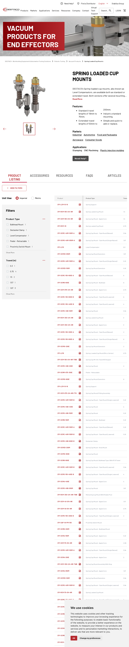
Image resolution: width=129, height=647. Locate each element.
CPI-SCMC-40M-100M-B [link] (65, 467)
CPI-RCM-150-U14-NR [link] (65, 212)
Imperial (23, 198)
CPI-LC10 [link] (60, 247)
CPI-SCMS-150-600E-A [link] (65, 339)
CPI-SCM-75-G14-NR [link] (64, 543)
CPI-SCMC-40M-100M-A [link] (65, 233)
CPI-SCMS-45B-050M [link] (65, 488)
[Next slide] (53, 129)
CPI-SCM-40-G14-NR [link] (64, 501)
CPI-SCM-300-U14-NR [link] (65, 325)
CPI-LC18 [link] (60, 353)
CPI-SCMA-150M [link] (63, 536)
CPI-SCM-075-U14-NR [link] (65, 290)
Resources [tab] (64, 175)
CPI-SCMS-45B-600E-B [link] (65, 441)
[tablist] (64, 176)
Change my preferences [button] (90, 638)
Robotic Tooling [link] (59, 61)
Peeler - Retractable (19, 241)
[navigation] (100, 158)
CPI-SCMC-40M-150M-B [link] (65, 434)
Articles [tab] (114, 175)
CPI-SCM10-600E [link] (63, 379)
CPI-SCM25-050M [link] (63, 254)
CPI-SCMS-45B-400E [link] (65, 407)
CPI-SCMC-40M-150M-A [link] (65, 427)
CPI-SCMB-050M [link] (63, 635)
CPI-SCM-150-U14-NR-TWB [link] (67, 360)
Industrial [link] (77, 134)
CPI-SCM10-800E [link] (63, 454)
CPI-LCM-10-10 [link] (62, 205)
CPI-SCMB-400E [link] (63, 614)
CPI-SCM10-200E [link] (63, 346)
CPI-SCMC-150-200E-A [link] (65, 332)
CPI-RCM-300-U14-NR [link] (65, 318)
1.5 (12, 277)
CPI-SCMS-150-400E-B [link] (65, 474)
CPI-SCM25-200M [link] (63, 448)
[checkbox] (8, 225)
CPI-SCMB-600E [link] (63, 283)
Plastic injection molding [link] (112, 150)
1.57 (12, 282)
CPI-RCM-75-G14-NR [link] (64, 592)
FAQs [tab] (89, 175)
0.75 (13, 271)
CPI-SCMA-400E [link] (63, 481)
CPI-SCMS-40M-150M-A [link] (65, 261)
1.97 (13, 288)
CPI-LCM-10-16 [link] (62, 386)
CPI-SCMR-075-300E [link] (64, 372)
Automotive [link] (89, 134)
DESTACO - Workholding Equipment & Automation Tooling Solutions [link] (28, 61)
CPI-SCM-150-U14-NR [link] (65, 219)
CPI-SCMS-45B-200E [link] (65, 366)
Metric (38, 198)
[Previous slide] (4, 129)
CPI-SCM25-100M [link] (63, 578)
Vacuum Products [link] (75, 61)
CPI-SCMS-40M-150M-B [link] (65, 400)
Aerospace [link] (78, 139)
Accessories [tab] (39, 175)
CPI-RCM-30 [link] (61, 226)
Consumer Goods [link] (93, 139)
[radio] (17, 198)
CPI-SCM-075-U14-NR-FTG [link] (67, 393)
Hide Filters (16, 188)
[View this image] (29, 129)
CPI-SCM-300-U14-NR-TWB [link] (67, 564)
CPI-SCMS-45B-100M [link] (65, 311)
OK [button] (74, 638)
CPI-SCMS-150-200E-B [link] (65, 516)
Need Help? (80, 158)
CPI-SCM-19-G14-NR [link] (64, 509)
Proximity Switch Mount (21, 246)
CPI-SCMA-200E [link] (63, 557)
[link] (67, 3)
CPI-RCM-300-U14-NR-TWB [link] (67, 495)
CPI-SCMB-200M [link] (63, 529)
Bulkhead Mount (18, 224)
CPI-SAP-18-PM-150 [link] (64, 523)
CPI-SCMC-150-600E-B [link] (65, 297)
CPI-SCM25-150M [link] (63, 268)
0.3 (12, 266)
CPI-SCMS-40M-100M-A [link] (65, 550)
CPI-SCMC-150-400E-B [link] (65, 304)
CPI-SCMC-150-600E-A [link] (65, 275)
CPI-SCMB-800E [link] (63, 460)
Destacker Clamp (18, 230)
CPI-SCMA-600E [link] (63, 628)
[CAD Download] (79, 204)
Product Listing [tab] (14, 177)
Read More (77, 99)
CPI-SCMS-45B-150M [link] (65, 413)
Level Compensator (19, 235)
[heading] (100, 76)
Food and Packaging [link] (107, 134)
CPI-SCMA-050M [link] (63, 571)
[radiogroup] (28, 199)
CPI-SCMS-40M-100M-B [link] (65, 585)
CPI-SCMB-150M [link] (63, 420)
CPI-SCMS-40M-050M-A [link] (66, 240)
